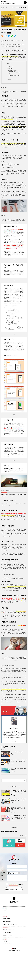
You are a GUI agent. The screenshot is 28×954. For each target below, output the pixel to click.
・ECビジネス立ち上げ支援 (8, 929)
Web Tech (9, 32)
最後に (9, 79)
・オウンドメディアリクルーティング (9, 924)
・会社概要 (5, 941)
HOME (2, 7)
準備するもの (11, 66)
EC (2, 831)
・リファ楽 (5, 910)
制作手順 (10, 68)
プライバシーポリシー (13, 884)
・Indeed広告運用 (6, 918)
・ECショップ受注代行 (7, 932)
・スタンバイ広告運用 (7, 921)
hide (10, 63)
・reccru (4, 912)
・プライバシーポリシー (8, 944)
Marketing (8, 831)
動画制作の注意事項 (12, 70)
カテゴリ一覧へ (23, 835)
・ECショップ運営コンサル (8, 935)
